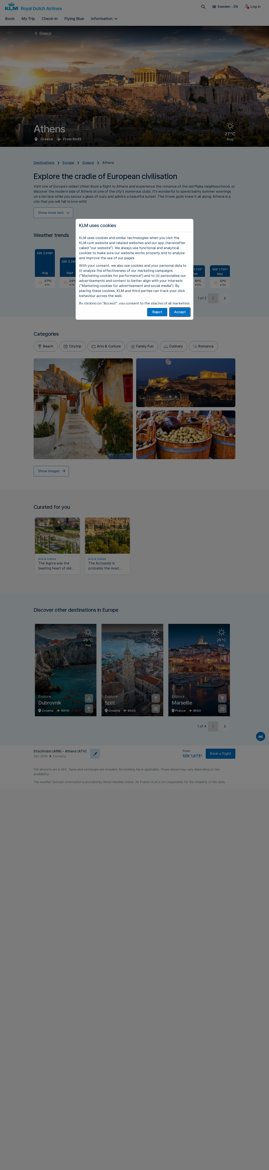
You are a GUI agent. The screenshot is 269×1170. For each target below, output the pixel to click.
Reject (157, 312)
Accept (180, 312)
